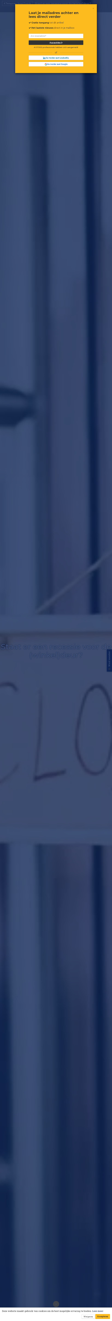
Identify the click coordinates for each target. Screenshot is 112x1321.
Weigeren (88, 1316)
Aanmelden (55, 42)
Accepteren (102, 1316)
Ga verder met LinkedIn (57, 58)
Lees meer (97, 1311)
